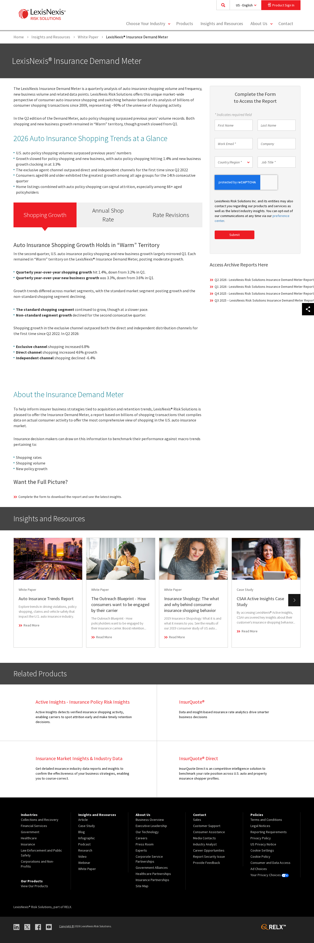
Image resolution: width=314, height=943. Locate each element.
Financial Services (34, 826)
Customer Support (206, 826)
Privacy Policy (260, 838)
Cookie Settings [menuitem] (262, 850)
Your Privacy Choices (266, 875)
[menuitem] (184, 23)
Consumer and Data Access (270, 862)
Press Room (145, 844)
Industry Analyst (205, 844)
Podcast (84, 844)
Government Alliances (152, 867)
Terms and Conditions (266, 819)
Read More (31, 625)
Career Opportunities (208, 850)
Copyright (66, 926)
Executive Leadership (151, 826)
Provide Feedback (206, 862)
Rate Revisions (171, 215)
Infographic (86, 838)
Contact (285, 23)
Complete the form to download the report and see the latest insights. (70, 496)
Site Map (142, 886)
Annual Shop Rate (108, 214)
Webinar (84, 862)
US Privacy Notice (263, 844)
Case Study (86, 826)
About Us (258, 23)
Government (30, 832)
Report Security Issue (209, 856)
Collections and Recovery (39, 819)
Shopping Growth (45, 215)
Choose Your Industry (145, 23)
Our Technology (147, 832)
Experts (141, 850)
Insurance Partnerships (152, 880)
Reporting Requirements (268, 832)
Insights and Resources (221, 23)
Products (184, 23)
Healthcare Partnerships (153, 873)
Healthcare (29, 838)
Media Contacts (204, 838)
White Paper (87, 869)
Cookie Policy (260, 856)
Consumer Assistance (209, 832)
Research (85, 850)
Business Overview (150, 819)
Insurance (28, 844)
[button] (234, 162)
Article (83, 819)
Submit (234, 234)
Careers (141, 838)
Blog (81, 832)
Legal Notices (260, 826)
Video (82, 856)
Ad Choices (258, 869)
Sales (197, 819)
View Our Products (34, 886)
